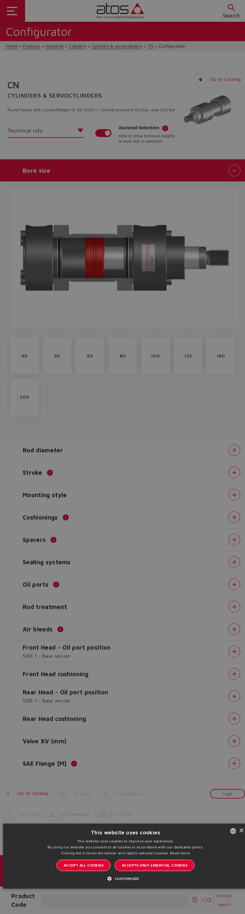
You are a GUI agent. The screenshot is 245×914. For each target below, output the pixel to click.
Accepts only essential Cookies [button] (154, 865)
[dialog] (122, 457)
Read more (180, 853)
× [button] (241, 830)
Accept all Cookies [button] (83, 865)
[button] (125, 878)
